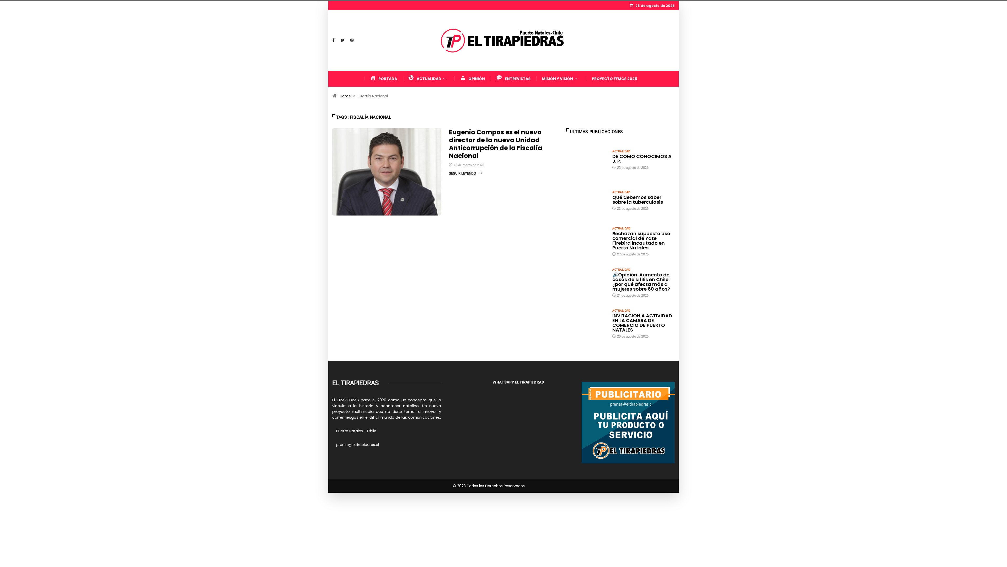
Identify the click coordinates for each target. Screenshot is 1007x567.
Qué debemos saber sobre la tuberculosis (637, 199)
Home (345, 96)
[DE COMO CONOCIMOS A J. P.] (586, 159)
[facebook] (333, 40)
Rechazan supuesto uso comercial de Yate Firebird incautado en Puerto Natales (641, 240)
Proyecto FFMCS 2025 (614, 78)
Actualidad (621, 151)
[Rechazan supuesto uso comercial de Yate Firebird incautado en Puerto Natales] (586, 241)
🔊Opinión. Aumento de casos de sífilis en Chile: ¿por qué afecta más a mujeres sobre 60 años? (641, 281)
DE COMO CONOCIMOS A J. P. (642, 158)
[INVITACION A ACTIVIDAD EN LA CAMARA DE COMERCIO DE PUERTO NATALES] (586, 323)
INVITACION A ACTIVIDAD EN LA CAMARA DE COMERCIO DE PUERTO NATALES (642, 322)
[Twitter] (342, 40)
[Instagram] (351, 40)
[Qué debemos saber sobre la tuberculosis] (586, 200)
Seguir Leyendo (462, 173)
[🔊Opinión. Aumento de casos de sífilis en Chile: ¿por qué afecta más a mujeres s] (586, 282)
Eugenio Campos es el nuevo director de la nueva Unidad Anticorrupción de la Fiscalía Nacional (495, 144)
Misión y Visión (557, 78)
